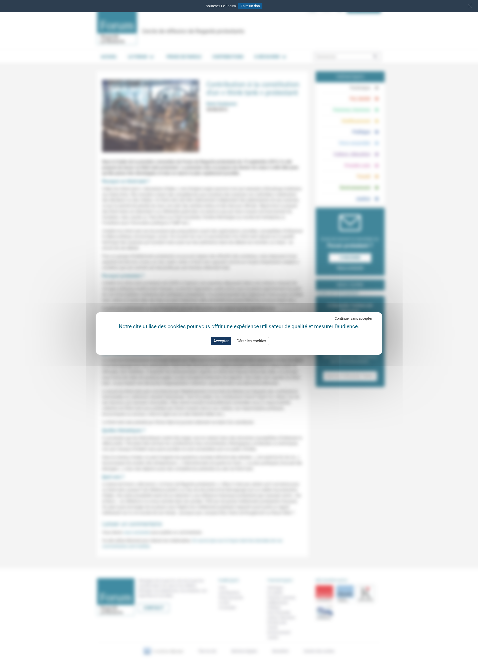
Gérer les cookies (251, 341)
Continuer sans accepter (353, 318)
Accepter (221, 341)
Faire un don (250, 6)
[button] (470, 5)
